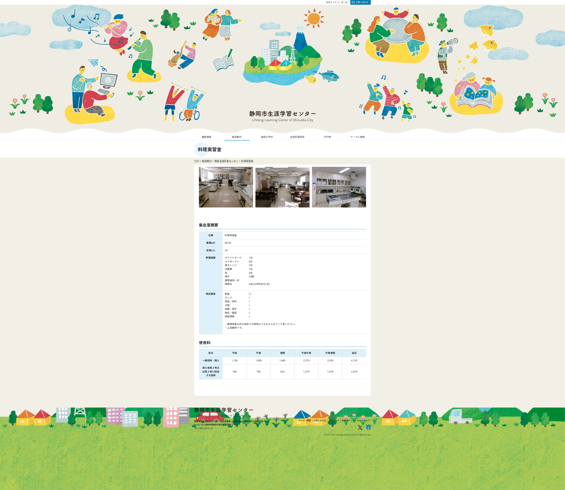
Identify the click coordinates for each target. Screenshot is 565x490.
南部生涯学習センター (226, 161)
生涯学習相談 (297, 137)
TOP (196, 161)
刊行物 (327, 137)
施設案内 (236, 137)
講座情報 (206, 137)
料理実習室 (247, 161)
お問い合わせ (362, 2)
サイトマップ (363, 420)
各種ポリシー (348, 420)
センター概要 (305, 420)
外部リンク (334, 420)
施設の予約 (267, 137)
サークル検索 (357, 137)
